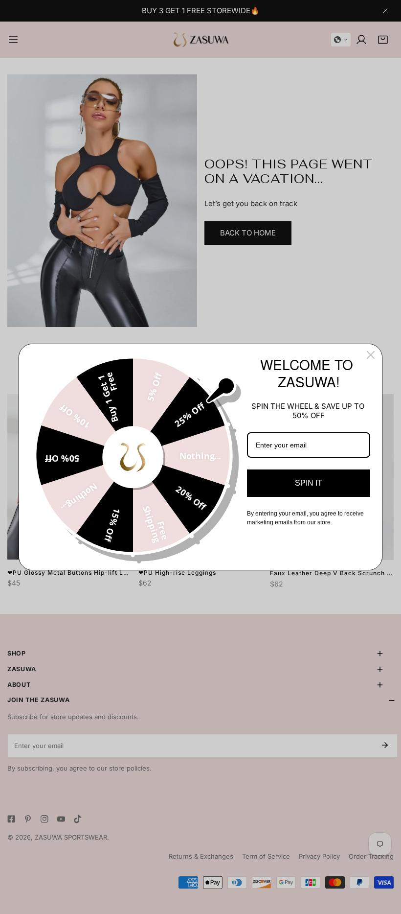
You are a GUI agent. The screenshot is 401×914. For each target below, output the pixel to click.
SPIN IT (308, 483)
